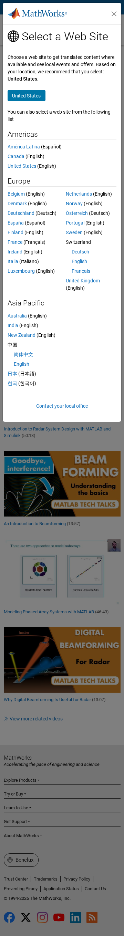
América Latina (24, 146)
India (13, 325)
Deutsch (80, 251)
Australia (17, 316)
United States (22, 166)
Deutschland (21, 213)
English (79, 261)
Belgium (16, 194)
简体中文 (23, 354)
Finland (15, 232)
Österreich (77, 213)
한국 (12, 383)
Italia (13, 261)
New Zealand (21, 335)
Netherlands (79, 194)
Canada (16, 156)
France (15, 242)
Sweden (74, 232)
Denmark (17, 203)
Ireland (15, 251)
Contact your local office (62, 406)
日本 (12, 373)
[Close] (114, 14)
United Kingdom (83, 280)
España (16, 223)
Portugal (75, 223)
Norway (74, 203)
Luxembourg (21, 271)
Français (81, 271)
